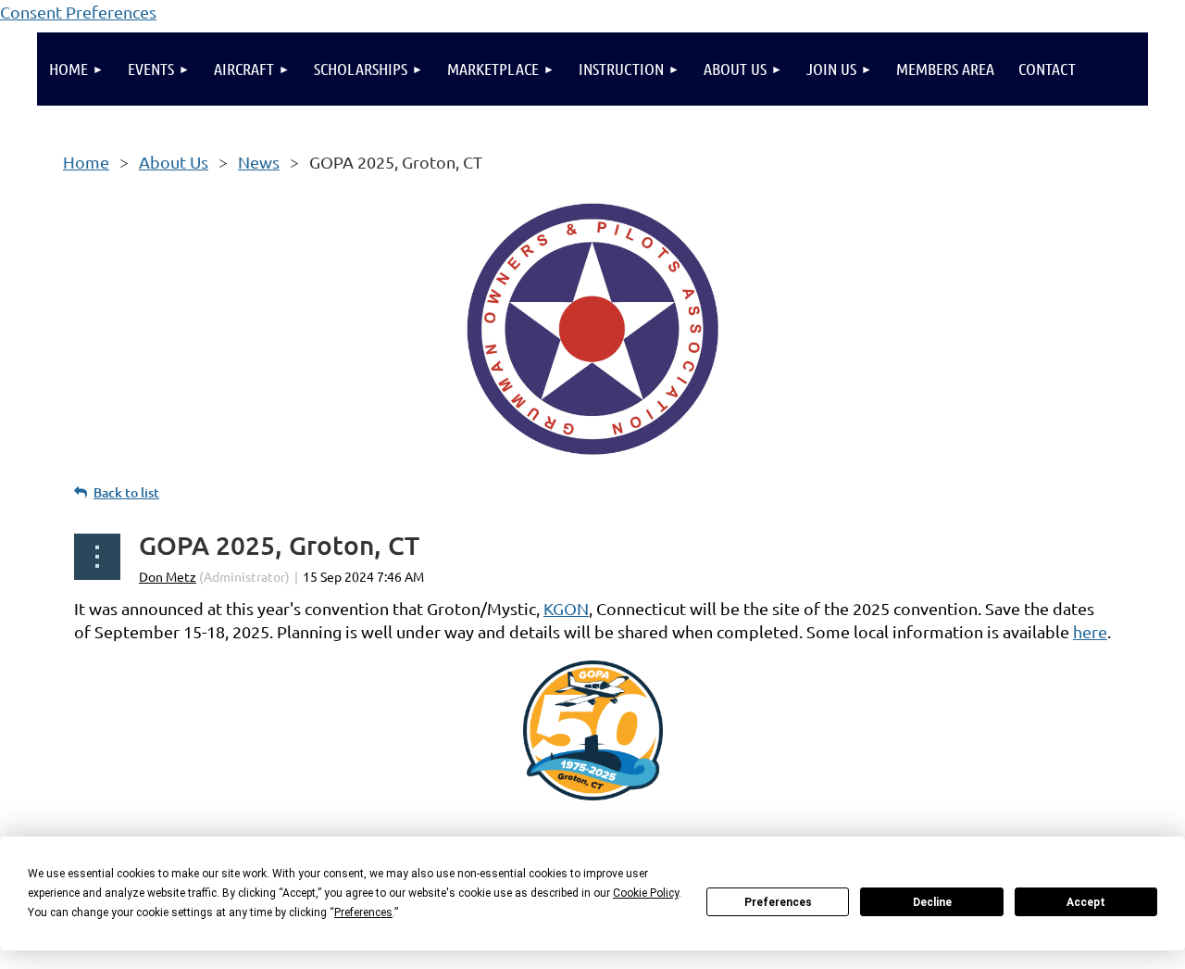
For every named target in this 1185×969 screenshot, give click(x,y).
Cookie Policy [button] (646, 893)
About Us (173, 161)
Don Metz (167, 576)
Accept (1085, 902)
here (1090, 631)
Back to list (126, 492)
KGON (566, 608)
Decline (932, 902)
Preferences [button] (363, 912)
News (259, 161)
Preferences (778, 902)
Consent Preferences (78, 11)
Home (86, 161)
